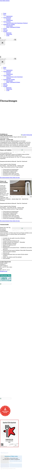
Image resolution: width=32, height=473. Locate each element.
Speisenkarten (9, 25)
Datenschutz (9, 34)
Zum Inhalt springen (5, 0)
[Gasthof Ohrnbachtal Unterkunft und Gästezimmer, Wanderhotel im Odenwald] (5, 10)
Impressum (8, 32)
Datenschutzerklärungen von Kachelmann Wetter (11, 470)
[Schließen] (2, 43)
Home (4, 13)
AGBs (7, 35)
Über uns (5, 30)
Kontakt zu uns (3, 271)
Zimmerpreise (9, 20)
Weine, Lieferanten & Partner (13, 27)
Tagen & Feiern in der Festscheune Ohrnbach (17, 23)
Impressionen (9, 16)
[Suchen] (0, 38)
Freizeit (5, 28)
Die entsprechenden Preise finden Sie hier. (10, 177)
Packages (8, 19)
